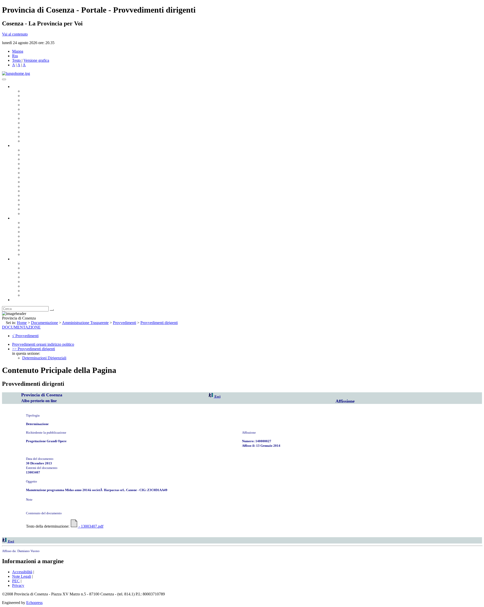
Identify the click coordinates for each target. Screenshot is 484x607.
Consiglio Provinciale (39, 95)
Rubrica (18, 300)
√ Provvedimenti (25, 336)
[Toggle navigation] (4, 79)
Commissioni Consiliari (40, 109)
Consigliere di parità (38, 118)
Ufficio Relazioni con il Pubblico (48, 127)
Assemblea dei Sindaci (40, 105)
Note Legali (21, 576)
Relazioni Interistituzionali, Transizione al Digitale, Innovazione (72, 173)
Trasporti (29, 186)
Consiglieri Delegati (38, 100)
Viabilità (29, 204)
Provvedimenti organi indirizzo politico (43, 344)
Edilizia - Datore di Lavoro (43, 200)
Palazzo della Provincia (40, 268)
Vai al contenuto (15, 34)
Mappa (17, 51)
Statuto (27, 250)
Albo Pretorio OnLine (39, 222)
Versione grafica (36, 60)
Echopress (34, 602)
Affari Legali (32, 168)
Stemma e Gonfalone (39, 263)
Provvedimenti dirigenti (159, 323)
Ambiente (30, 195)
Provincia (19, 259)
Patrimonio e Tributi (38, 177)
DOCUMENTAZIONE (21, 327)
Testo (16, 60)
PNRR (27, 182)
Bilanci (28, 236)
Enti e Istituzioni (35, 295)
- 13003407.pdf (90, 526)
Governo (19, 86)
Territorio (29, 281)
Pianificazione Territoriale (42, 191)
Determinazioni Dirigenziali (44, 358)
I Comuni (29, 286)
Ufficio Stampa (34, 132)
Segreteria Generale (37, 209)
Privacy (18, 585)
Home (22, 323)
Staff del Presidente (37, 213)
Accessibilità (22, 572)
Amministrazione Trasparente (45, 241)
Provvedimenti (124, 323)
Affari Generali (34, 154)
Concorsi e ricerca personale (44, 232)
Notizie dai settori (36, 136)
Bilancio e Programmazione (44, 159)
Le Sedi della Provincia (40, 272)
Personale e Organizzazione (44, 164)
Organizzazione (24, 145)
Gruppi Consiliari (36, 114)
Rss (15, 56)
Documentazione (25, 218)
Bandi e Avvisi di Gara (40, 227)
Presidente (30, 91)
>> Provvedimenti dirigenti (33, 349)
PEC (16, 581)
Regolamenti (32, 254)
